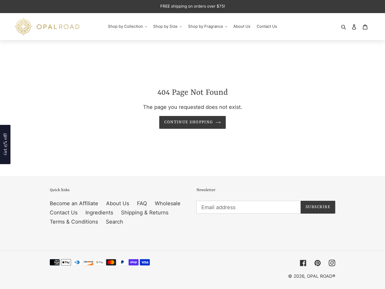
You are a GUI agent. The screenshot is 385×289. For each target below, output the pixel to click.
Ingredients (99, 212)
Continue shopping (188, 122)
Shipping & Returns (144, 212)
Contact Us (64, 212)
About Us (117, 203)
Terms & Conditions (74, 222)
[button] (5, 144)
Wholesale (167, 203)
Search (114, 222)
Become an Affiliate (74, 203)
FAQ (142, 203)
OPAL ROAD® (321, 276)
